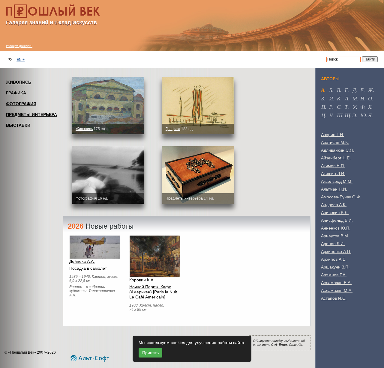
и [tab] (331, 98)
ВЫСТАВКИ (18, 125)
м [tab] (354, 98)
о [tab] (370, 98)
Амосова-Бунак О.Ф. (341, 196)
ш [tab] (340, 115)
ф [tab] (362, 106)
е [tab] (362, 89)
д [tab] (354, 89)
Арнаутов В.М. (335, 235)
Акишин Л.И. (333, 173)
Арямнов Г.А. (333, 274)
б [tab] (330, 89)
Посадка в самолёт (88, 268)
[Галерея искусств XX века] (53, 11)
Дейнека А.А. (82, 261)
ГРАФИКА (16, 93)
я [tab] (370, 115)
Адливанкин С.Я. (337, 150)
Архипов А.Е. (333, 259)
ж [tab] (370, 89)
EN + (20, 60)
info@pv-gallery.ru (19, 46)
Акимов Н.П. (333, 165)
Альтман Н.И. (334, 189)
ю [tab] (363, 115)
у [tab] (354, 106)
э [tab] (354, 115)
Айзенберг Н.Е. (336, 158)
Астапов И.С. (333, 298)
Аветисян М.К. (335, 142)
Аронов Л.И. (333, 243)
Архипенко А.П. (336, 251)
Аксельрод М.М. (336, 181)
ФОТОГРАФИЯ (21, 103)
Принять (150, 352)
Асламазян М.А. (336, 290)
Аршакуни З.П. (335, 267)
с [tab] (338, 106)
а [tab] (322, 89)
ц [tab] (323, 115)
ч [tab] (331, 115)
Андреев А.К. (333, 204)
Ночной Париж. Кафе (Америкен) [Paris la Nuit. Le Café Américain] (153, 291)
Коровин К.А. (141, 279)
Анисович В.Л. (335, 212)
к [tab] (338, 98)
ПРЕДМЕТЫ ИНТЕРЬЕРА (31, 114)
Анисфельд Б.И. (337, 220)
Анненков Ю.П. (335, 228)
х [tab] (369, 106)
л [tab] (346, 98)
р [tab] (330, 106)
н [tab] (362, 98)
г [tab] (346, 89)
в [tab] (338, 89)
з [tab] (322, 98)
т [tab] (346, 106)
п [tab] (323, 106)
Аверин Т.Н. (332, 134)
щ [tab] (347, 115)
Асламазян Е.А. (336, 282)
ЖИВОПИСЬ (18, 82)
